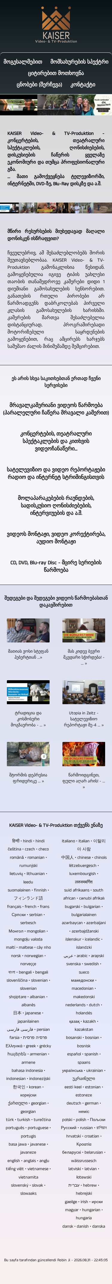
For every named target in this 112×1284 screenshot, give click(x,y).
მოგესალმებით (23, 62)
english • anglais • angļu (28, 1161)
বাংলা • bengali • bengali (28, 972)
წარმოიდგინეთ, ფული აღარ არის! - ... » (83, 781)
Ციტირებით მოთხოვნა (56, 73)
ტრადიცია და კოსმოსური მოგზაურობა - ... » (28, 719)
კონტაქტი (82, 85)
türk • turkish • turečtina (28, 1120)
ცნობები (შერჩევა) (39, 85)
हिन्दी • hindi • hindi (28, 841)
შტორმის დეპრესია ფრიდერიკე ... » (28, 778)
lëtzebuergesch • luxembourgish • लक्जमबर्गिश (84, 874)
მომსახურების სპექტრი (79, 62)
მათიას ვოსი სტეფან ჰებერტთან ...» (28, 654)
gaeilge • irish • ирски (84, 1202)
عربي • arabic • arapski (84, 956)
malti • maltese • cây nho (28, 947)
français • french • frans (28, 907)
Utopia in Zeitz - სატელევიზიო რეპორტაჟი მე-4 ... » (84, 719)
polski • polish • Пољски (83, 1120)
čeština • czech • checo (28, 849)
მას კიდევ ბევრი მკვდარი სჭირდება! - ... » (84, 657)
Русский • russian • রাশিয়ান (84, 1128)
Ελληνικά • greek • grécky (28, 1046)
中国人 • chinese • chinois (84, 858)
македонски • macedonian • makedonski (83, 988)
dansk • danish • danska (83, 1226)
